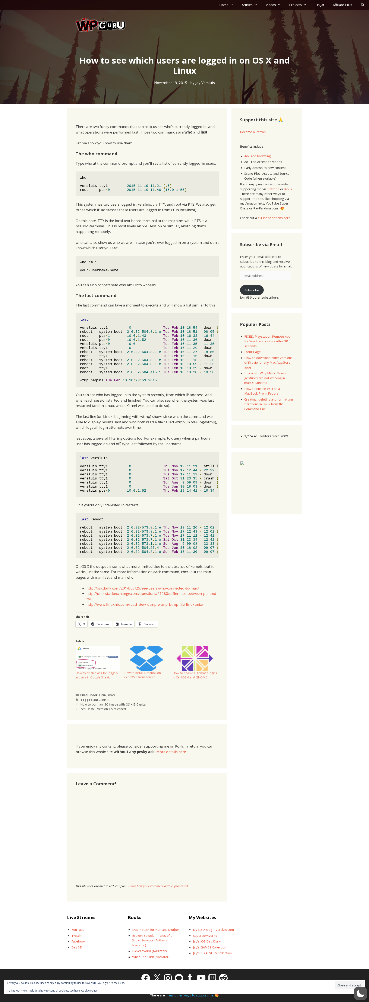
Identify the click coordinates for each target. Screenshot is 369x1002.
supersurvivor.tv (205, 935)
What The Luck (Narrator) (151, 957)
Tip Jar (319, 5)
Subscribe (252, 290)
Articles (247, 5)
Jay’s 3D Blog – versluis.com (213, 929)
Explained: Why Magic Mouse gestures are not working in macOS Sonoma (265, 378)
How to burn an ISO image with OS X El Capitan (113, 704)
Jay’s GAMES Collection (209, 947)
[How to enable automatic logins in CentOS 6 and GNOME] (195, 658)
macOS (113, 695)
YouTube (78, 929)
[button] (360, 993)
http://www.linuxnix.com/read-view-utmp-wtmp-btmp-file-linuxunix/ (144, 604)
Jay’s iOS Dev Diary (207, 941)
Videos (271, 5)
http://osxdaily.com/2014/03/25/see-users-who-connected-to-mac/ (142, 588)
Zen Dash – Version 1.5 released (103, 709)
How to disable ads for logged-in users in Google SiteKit (97, 675)
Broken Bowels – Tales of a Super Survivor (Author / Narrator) (152, 940)
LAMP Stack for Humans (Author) (156, 929)
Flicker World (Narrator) (149, 951)
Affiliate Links (342, 5)
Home (223, 5)
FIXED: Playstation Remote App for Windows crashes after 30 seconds (267, 341)
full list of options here (274, 218)
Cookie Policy (89, 990)
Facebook (78, 941)
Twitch (76, 935)
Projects (295, 5)
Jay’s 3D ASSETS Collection (212, 953)
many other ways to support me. (190, 995)
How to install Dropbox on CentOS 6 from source (142, 675)
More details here (171, 751)
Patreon (273, 189)
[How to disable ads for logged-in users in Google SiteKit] (98, 658)
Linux (103, 695)
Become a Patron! (253, 132)
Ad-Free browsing (257, 156)
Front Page (252, 352)
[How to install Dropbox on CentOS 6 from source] (146, 658)
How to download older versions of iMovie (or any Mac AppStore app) (268, 362)
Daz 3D (76, 947)
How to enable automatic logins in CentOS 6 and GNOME (195, 675)
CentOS (104, 700)
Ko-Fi (288, 189)
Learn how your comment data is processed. (158, 886)
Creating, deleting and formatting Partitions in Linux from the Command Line (268, 404)
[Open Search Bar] (362, 5)
